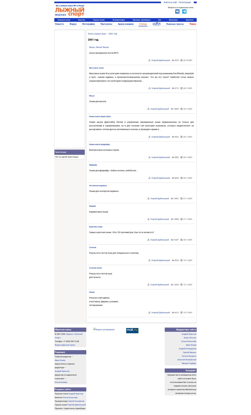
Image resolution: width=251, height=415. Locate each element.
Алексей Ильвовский (186, 360)
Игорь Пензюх (190, 338)
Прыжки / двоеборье (141, 20)
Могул (92, 96)
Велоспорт (173, 20)
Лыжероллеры (119, 20)
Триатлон (189, 20)
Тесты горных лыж (97, 34)
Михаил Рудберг (189, 363)
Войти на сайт (170, 2)
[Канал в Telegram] (184, 11)
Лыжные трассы (175, 24)
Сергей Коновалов (76, 401)
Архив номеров (125, 24)
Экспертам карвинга (98, 186)
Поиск (193, 24)
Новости (59, 24)
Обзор (91, 292)
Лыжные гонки (64, 20)
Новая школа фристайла (100, 116)
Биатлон (81, 20)
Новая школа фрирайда (99, 144)
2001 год (113, 34)
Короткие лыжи (95, 227)
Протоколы (106, 24)
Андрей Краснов (62, 371)
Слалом (92, 247)
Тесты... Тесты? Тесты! (99, 47)
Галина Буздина (189, 356)
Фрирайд (93, 165)
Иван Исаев (60, 360)
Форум (73, 24)
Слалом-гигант (95, 268)
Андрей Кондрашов (187, 349)
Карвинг (92, 206)
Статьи (143, 24)
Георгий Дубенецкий (161, 60)
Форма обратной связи (65, 345)
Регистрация (185, 2)
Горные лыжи (99, 20)
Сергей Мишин (189, 352)
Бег (159, 20)
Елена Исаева (61, 382)
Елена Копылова (70, 397)
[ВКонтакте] (177, 11)
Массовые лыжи (96, 68)
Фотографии (88, 24)
